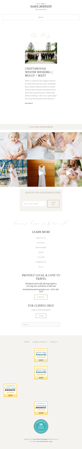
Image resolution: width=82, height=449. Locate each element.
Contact (54, 342)
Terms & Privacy (39, 342)
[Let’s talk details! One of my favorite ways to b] (41, 145)
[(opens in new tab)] (41, 361)
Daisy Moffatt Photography (40, 439)
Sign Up (53, 204)
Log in (50, 441)
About (41, 252)
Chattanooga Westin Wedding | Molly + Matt (39, 72)
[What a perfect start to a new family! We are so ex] (13, 173)
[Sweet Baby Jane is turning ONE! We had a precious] (13, 145)
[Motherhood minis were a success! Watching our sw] (68, 173)
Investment (41, 248)
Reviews (41, 243)
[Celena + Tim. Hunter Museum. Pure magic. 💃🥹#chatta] (41, 173)
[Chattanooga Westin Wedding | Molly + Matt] (41, 63)
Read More (29, 103)
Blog (41, 267)
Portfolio (41, 238)
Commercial (41, 262)
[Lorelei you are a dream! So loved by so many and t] (68, 145)
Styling (41, 257)
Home (26, 342)
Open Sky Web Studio (42, 441)
